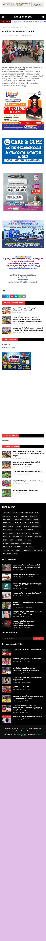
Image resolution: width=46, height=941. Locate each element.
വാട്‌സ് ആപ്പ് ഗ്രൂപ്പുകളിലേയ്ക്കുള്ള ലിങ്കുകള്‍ (27, 585)
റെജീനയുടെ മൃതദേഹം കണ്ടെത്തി (27, 659)
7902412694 (23, 280)
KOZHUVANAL (29, 530)
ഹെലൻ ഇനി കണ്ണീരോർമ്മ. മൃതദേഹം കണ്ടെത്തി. (28, 604)
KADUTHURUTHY (33, 523)
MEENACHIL (36, 533)
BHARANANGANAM (31, 513)
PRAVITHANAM (26, 543)
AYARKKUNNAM (18, 513)
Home (4, 27)
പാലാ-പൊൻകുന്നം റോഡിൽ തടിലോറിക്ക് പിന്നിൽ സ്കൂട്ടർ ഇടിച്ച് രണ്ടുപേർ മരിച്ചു (27, 708)
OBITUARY (38, 537)
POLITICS (19, 540)
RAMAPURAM (7, 547)
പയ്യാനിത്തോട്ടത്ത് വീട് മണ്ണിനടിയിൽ (27, 649)
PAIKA (5, 540)
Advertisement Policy (35, 728)
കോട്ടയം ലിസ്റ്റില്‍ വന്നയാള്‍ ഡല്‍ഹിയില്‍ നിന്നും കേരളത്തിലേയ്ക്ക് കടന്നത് (23, 623)
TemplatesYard (21, 734)
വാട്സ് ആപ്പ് (34, 266)
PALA (8, 27)
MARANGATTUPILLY (23, 533)
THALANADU (28, 547)
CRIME (16, 516)
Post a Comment (8, 348)
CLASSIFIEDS (7, 516)
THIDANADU (27, 550)
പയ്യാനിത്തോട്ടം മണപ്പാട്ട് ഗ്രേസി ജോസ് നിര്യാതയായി (28, 679)
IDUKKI (36, 520)
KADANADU (7, 523)
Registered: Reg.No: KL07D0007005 (15, 728)
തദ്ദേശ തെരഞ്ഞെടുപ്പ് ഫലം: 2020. (26, 574)
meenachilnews (9, 36)
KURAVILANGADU (9, 533)
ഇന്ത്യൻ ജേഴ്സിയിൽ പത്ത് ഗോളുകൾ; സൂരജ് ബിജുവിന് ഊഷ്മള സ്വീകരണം (28, 329)
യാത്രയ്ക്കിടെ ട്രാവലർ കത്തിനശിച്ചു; (28, 481)
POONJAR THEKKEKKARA (11, 543)
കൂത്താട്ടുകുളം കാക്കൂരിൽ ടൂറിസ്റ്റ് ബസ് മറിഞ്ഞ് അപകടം (26, 463)
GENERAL (28, 520)
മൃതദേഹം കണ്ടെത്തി (21, 687)
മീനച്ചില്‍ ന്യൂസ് (23, 17)
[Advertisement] (23, 396)
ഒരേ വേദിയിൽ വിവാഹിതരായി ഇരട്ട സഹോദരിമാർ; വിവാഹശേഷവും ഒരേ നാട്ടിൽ (28, 454)
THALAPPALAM (8, 550)
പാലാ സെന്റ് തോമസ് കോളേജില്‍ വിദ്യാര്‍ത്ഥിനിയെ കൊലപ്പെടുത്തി (26, 566)
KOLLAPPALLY (7, 530)
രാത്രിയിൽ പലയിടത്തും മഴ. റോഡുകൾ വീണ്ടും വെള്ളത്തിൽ (26, 669)
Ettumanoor (19, 520)
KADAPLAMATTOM (20, 523)
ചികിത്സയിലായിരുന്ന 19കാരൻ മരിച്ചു (28, 472)
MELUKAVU (6, 537)
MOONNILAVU (17, 537)
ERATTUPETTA (7, 520)
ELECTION (24, 516)
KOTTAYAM (18, 530)
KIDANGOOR (35, 526)
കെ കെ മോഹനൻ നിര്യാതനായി (25, 490)
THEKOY (18, 550)
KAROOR (18, 526)
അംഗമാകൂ (30, 268)
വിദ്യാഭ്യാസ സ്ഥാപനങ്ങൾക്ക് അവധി (27, 716)
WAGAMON (7, 554)
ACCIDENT (6, 513)
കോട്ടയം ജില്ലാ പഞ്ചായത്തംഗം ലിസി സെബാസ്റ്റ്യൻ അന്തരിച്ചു (27, 613)
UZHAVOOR (38, 550)
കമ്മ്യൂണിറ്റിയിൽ (17, 268)
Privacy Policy (20, 731)
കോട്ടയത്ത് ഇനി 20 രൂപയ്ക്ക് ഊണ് (26, 593)
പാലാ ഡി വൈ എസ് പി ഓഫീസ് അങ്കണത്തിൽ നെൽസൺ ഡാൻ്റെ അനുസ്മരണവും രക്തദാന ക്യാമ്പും (27, 320)
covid (15, 554)
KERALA (26, 526)
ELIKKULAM (33, 516)
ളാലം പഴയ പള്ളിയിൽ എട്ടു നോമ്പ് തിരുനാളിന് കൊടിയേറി (26, 309)
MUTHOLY (28, 537)
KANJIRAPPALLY (8, 526)
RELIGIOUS (18, 547)
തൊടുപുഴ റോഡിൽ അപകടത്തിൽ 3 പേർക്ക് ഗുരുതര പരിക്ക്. (28, 697)
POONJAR (28, 540)
